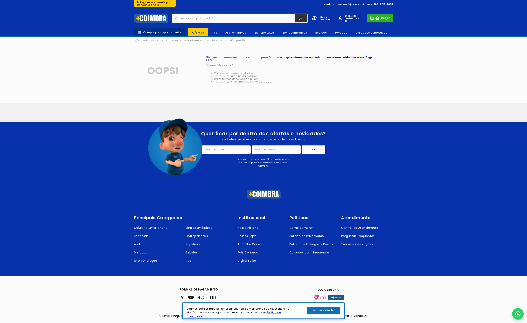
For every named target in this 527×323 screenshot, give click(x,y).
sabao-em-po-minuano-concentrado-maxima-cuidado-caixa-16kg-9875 (194, 40)
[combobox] (240, 18)
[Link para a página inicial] (136, 41)
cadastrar (313, 149)
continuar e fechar (323, 310)
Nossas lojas (346, 4)
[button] (518, 314)
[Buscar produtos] (301, 18)
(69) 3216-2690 (383, 4)
